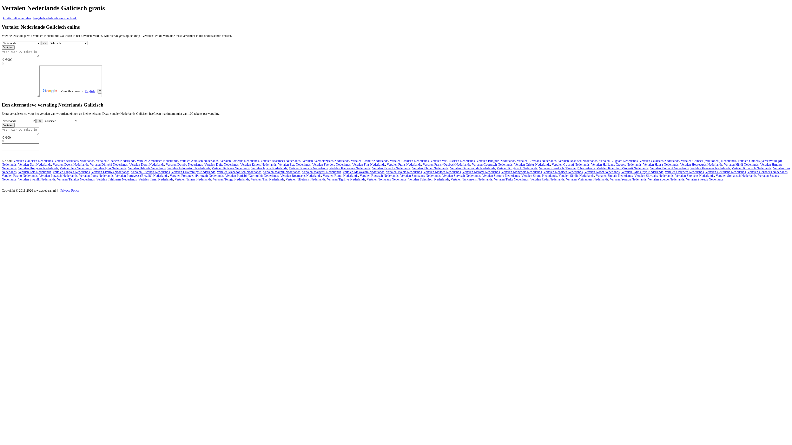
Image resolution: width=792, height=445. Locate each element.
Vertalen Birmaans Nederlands (536, 161)
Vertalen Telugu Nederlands (231, 179)
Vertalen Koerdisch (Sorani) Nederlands (622, 168)
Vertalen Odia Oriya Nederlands (642, 172)
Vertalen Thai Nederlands (267, 179)
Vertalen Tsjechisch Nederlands (428, 179)
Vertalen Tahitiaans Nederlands (116, 179)
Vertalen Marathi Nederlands (481, 172)
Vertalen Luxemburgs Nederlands (193, 172)
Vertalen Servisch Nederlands (461, 175)
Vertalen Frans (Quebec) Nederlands (446, 164)
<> (44, 43)
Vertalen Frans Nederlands (404, 164)
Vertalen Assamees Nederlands (280, 161)
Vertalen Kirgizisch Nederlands (517, 168)
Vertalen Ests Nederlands (294, 164)
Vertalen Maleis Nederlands (404, 172)
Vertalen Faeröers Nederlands (331, 164)
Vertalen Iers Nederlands (76, 168)
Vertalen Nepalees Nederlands (563, 172)
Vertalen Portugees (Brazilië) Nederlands (141, 175)
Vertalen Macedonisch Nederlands (239, 172)
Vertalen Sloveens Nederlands (694, 175)
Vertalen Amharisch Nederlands (157, 161)
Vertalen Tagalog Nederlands (76, 179)
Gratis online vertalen (17, 18)
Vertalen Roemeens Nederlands (300, 175)
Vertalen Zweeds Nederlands (705, 179)
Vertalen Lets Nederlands (34, 172)
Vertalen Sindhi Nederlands (576, 175)
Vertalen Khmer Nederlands (430, 168)
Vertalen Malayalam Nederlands (363, 172)
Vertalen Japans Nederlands (269, 168)
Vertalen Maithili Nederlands (281, 172)
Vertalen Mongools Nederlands (521, 172)
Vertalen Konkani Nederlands (669, 168)
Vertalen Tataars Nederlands (193, 179)
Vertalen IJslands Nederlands (147, 168)
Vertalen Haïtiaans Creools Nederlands (616, 164)
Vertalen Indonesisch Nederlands (188, 168)
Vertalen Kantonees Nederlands (349, 168)
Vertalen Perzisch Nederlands (58, 175)
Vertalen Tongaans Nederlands (387, 179)
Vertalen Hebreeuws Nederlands (701, 164)
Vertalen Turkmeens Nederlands (471, 179)
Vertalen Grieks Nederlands (532, 164)
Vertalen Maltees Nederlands (442, 172)
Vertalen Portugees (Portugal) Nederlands (197, 175)
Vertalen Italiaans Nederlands (231, 168)
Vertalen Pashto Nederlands (20, 175)
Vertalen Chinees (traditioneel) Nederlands (708, 161)
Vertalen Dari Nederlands (34, 164)
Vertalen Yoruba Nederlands (628, 179)
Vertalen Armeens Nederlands (239, 161)
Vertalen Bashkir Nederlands (369, 161)
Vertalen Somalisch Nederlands (736, 175)
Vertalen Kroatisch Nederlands (751, 168)
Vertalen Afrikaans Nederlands (74, 161)
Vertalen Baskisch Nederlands (409, 161)
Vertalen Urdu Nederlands (547, 179)
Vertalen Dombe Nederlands (184, 164)
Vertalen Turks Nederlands (511, 179)
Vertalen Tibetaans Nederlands (305, 179)
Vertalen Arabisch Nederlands (199, 161)
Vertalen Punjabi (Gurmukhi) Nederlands (252, 175)
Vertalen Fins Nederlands (368, 164)
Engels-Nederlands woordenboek (55, 18)
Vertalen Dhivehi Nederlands (109, 164)
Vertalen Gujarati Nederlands (570, 164)
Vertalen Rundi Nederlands (340, 175)
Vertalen (8, 47)
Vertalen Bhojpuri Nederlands (495, 161)
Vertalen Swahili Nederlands (36, 179)
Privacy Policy (69, 190)
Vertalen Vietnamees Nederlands (587, 179)
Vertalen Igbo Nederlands (109, 168)
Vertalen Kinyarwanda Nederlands (472, 168)
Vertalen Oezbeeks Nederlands (767, 172)
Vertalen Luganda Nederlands (150, 172)
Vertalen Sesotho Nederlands (501, 175)
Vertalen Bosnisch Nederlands (577, 161)
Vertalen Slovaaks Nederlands (653, 175)
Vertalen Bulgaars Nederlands (618, 161)
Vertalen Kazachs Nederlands (391, 168)
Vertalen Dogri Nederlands (146, 164)
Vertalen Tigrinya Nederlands (346, 179)
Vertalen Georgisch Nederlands (492, 164)
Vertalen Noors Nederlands (602, 172)
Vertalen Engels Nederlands (258, 164)
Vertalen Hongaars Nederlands (38, 168)
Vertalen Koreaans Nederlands (710, 168)
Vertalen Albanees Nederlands (115, 161)
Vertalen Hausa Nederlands (661, 164)
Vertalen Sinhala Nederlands (614, 175)
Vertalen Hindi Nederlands (741, 164)
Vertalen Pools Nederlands (96, 175)
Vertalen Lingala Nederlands (71, 172)
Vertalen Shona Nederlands (539, 175)
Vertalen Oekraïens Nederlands (725, 172)
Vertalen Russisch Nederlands (379, 175)
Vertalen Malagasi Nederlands (321, 172)
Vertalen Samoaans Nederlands (420, 175)
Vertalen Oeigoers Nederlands (684, 172)
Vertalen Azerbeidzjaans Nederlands (325, 161)
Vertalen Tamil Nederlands (155, 179)
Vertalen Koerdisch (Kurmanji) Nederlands (567, 168)
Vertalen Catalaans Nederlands (659, 161)
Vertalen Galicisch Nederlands (33, 161)
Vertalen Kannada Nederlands (308, 168)
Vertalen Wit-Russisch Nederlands (452, 161)
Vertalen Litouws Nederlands (110, 172)
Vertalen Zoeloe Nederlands (666, 179)
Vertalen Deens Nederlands (70, 164)
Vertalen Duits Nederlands (221, 164)
